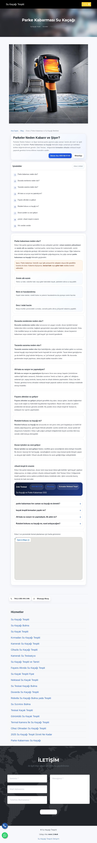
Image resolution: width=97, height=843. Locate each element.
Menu (85, 4)
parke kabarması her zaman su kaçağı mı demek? (38, 504)
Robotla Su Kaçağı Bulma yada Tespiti (31, 698)
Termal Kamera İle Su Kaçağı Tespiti (30, 722)
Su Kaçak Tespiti (19, 631)
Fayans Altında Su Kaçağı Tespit (28, 668)
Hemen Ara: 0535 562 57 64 (60, 156)
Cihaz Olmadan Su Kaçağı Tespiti (28, 728)
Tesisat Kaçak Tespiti (22, 710)
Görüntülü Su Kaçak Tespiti (25, 716)
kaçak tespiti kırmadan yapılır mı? (31, 510)
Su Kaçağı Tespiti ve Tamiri (25, 662)
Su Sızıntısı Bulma (21, 704)
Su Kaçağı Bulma (20, 625)
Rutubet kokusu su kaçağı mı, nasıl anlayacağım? (38, 524)
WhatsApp (78, 156)
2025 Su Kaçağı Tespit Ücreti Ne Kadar (31, 734)
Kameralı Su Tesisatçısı (23, 655)
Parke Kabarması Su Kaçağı (26, 740)
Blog (22, 131)
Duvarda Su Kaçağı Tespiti (25, 692)
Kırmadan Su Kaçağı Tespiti (25, 637)
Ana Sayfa (14, 131)
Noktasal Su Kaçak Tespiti (24, 680)
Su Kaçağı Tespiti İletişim (48, 839)
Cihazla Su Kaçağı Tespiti (24, 649)
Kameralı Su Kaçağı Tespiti (25, 643)
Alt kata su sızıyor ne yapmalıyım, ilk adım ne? (36, 517)
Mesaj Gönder (48, 812)
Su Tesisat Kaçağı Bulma (24, 686)
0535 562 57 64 (36, 486)
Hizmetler (45, 26)
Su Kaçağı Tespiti (35, 26)
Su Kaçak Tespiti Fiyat (22, 674)
